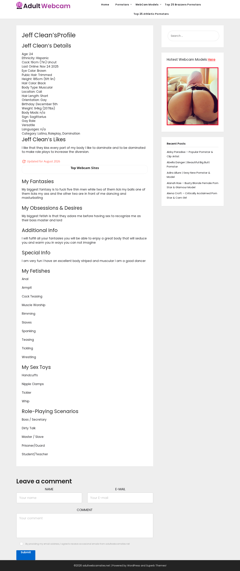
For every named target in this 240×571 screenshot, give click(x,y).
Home (105, 4)
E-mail (120, 489)
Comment (85, 510)
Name (49, 489)
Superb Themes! (156, 565)
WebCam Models (147, 4)
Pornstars (122, 4)
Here (211, 59)
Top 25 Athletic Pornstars (151, 14)
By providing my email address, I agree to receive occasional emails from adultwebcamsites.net (77, 543)
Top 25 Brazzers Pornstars (183, 4)
